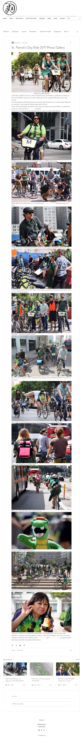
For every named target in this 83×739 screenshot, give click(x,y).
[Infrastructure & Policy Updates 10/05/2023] (41, 669)
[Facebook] (41, 730)
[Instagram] (39, 730)
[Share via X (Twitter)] (16, 645)
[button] (77, 31)
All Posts (6, 31)
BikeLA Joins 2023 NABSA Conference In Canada (66, 680)
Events (24, 31)
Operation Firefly (45, 31)
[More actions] (70, 43)
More (66, 31)
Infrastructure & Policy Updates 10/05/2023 (41, 680)
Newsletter (33, 31)
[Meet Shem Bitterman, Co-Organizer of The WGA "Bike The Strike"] (15, 669)
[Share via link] (24, 645)
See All (78, 659)
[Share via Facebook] (12, 645)
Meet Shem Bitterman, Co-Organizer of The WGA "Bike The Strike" (14, 680)
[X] (44, 730)
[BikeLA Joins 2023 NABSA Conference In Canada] (68, 669)
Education (15, 31)
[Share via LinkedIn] (20, 645)
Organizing (57, 31)
